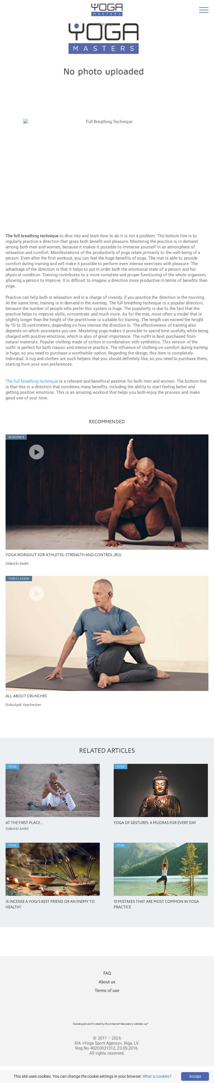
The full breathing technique (32, 381)
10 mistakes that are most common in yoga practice (156, 904)
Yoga (12, 766)
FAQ (107, 973)
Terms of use (107, 990)
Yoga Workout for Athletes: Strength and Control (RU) (63, 555)
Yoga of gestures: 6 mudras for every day (155, 823)
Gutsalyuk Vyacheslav (23, 705)
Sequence (16, 437)
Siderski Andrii (17, 563)
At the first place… (24, 823)
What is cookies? (157, 1076)
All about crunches (26, 696)
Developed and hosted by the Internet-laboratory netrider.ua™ (111, 1023)
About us (107, 981)
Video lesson (19, 578)
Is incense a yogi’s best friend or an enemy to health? (50, 904)
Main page (105, 24)
